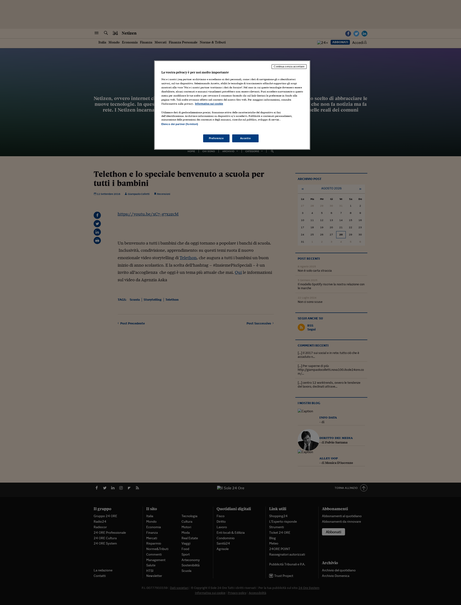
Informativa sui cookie (209, 103)
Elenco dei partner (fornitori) (179, 124)
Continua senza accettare (289, 66)
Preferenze (216, 138)
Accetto (245, 138)
